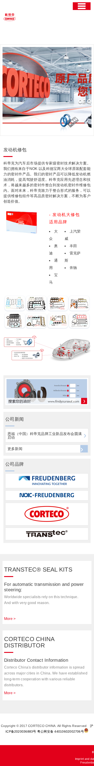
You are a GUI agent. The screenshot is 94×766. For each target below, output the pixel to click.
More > (10, 619)
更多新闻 (15, 449)
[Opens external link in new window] (46, 404)
